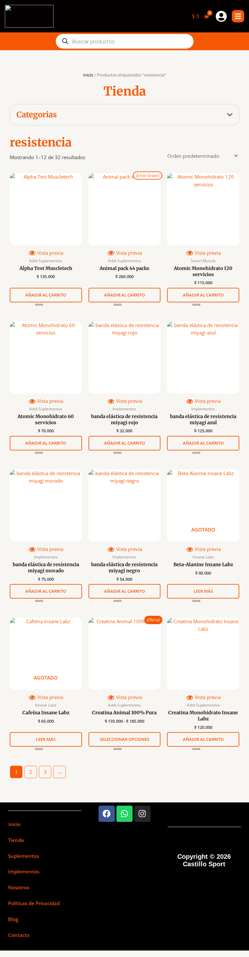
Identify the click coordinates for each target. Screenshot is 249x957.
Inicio (88, 75)
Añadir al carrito (45, 295)
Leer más (203, 591)
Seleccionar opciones (124, 739)
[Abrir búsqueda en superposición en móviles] (125, 41)
